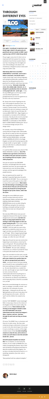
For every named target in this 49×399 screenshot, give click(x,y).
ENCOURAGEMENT (33, 15)
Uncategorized (15, 41)
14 (37, 73)
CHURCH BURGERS (40, 32)
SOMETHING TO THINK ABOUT (35, 18)
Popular (32, 29)
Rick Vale (12, 45)
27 (35, 78)
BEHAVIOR (38, 37)
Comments (43, 29)
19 (32, 76)
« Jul (29, 81)
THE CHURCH (32, 21)
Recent (37, 29)
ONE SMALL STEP (39, 48)
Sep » (32, 81)
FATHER (37, 43)
